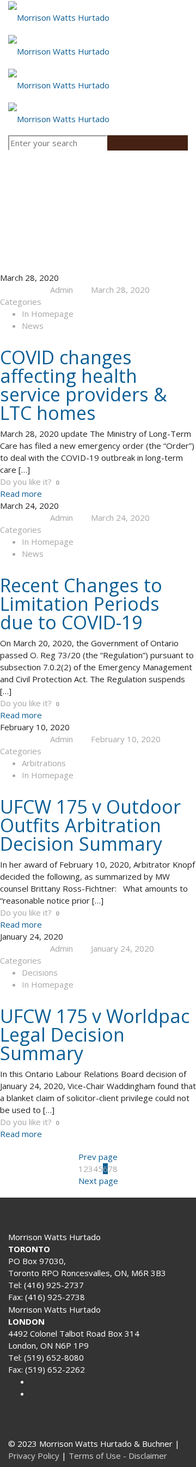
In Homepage (48, 313)
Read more (21, 493)
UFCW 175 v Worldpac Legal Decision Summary (94, 1034)
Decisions (40, 972)
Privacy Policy (33, 1455)
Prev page (98, 1156)
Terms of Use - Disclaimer (118, 1455)
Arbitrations (44, 762)
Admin (61, 289)
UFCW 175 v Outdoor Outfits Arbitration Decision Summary (90, 825)
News (33, 325)
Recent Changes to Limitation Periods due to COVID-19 (81, 604)
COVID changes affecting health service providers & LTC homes (83, 385)
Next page (98, 1180)
